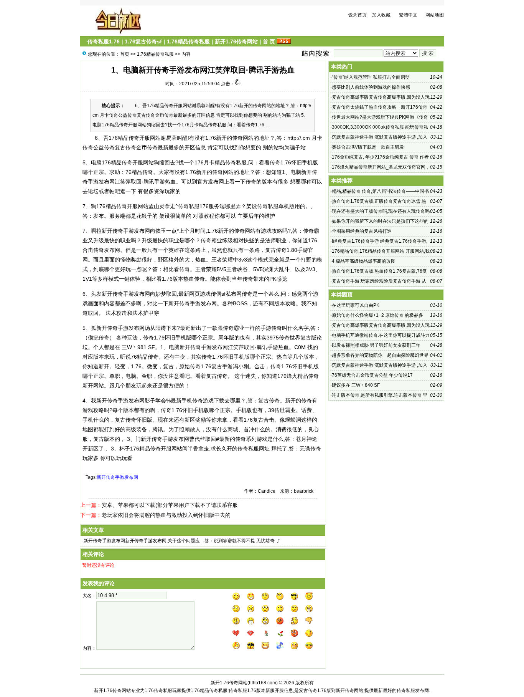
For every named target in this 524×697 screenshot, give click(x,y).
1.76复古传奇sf (143, 41)
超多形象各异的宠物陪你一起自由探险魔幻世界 (380, 355)
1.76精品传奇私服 (188, 41)
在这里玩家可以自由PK (355, 305)
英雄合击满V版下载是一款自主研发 (368, 147)
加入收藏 (381, 15)
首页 (124, 54)
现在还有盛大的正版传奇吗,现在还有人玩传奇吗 (381, 211)
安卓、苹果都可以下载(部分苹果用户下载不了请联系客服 (170, 505)
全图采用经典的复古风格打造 (362, 231)
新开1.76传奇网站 (236, 41)
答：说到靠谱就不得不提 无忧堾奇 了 (242, 540)
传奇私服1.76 (103, 41)
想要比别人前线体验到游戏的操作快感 (371, 87)
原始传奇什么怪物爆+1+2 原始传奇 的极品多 (377, 315)
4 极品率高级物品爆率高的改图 (363, 261)
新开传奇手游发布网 (117, 477)
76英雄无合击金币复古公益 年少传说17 (372, 375)
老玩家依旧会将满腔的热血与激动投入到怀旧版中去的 (166, 515)
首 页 (269, 41)
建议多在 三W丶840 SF (356, 385)
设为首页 (357, 15)
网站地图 (434, 15)
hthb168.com (262, 682)
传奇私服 (236, 162)
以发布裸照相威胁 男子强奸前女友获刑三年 (376, 345)
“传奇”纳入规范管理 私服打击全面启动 (371, 77)
